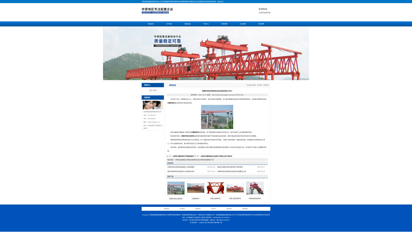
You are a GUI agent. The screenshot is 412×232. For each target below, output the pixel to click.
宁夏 (221, 222)
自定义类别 (153, 90)
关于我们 (169, 24)
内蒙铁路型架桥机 (255, 198)
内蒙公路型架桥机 (235, 198)
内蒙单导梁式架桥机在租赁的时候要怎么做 (231, 171)
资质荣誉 (224, 24)
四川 (203, 222)
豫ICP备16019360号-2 (223, 220)
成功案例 (261, 24)
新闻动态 (188, 24)
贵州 (206, 222)
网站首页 (151, 24)
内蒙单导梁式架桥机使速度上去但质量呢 (180, 167)
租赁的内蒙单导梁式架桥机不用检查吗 (230, 167)
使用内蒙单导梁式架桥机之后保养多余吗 (180, 171)
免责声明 (196, 220)
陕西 (212, 222)
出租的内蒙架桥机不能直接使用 (183, 156)
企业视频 (243, 24)
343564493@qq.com (153, 122)
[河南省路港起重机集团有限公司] (158, 12)
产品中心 (206, 24)
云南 (200, 222)
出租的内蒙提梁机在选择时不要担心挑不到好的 (216, 156)
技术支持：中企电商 (188, 220)
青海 (209, 222)
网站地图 (245, 209)
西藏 (218, 222)
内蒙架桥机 (195, 198)
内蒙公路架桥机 (215, 198)
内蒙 (215, 222)
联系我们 (229, 209)
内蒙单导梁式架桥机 (176, 199)
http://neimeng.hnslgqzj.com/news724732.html (227, 95)
